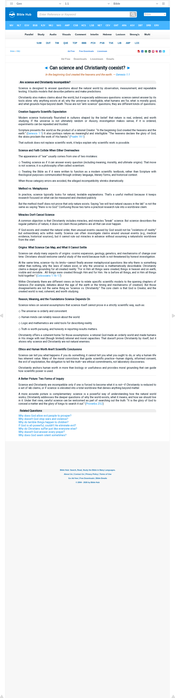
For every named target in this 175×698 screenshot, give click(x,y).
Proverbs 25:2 (94, 403)
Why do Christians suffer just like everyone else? (47, 428)
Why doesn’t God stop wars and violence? (43, 419)
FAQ (18, 51)
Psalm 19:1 (77, 136)
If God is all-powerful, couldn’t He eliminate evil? (47, 425)
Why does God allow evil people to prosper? (44, 415)
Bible (12, 51)
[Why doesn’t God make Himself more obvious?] (4, 323)
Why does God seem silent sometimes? (42, 435)
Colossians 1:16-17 (48, 275)
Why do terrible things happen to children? (43, 422)
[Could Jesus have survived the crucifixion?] (170, 323)
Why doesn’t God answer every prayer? (41, 432)
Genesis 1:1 (123, 74)
